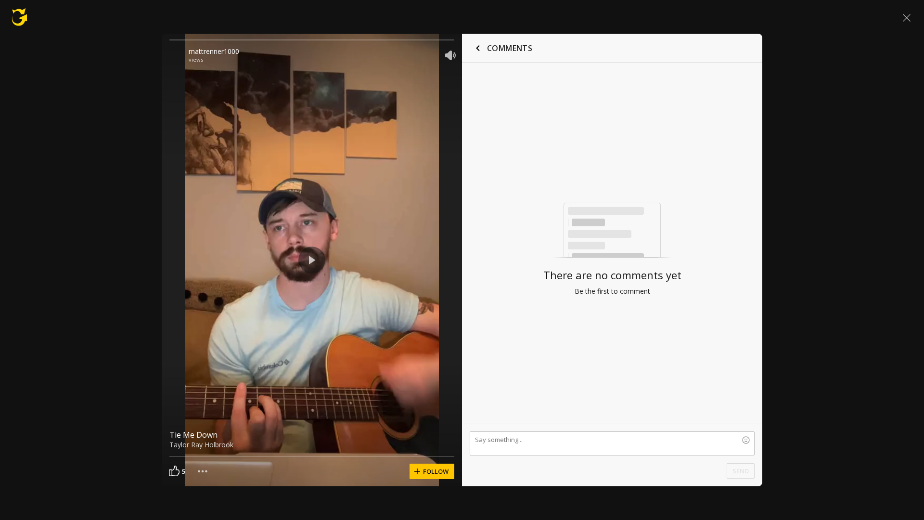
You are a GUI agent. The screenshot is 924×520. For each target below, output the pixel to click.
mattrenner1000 (214, 51)
